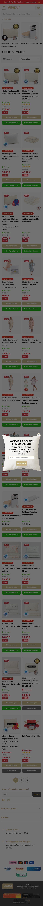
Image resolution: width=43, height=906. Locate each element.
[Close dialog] (38, 434)
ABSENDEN (21, 463)
